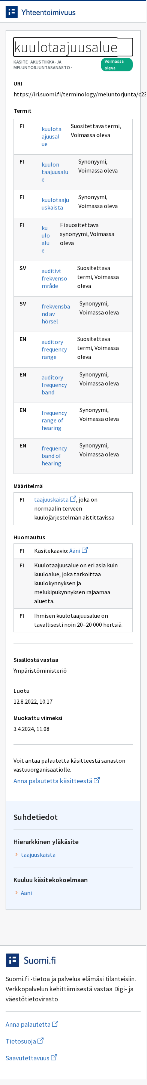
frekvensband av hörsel (56, 314)
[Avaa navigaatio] (133, 11)
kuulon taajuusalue (55, 172)
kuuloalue (46, 239)
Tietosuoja (61, 1041)
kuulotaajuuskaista (55, 203)
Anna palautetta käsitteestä (73, 781)
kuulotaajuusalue (52, 136)
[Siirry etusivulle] (58, 12)
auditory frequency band (54, 384)
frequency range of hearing (54, 420)
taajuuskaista (55, 499)
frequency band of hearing (54, 455)
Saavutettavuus (73, 1058)
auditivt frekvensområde (54, 278)
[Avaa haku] (118, 11)
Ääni (78, 550)
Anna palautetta (62, 1024)
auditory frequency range (54, 349)
